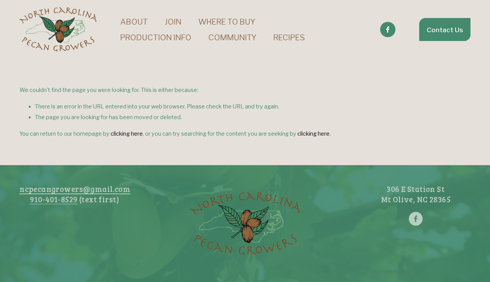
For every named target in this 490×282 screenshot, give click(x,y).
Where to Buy (226, 21)
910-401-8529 (54, 199)
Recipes (289, 37)
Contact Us (445, 30)
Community (232, 37)
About (134, 21)
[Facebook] (387, 29)
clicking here (127, 133)
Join (173, 21)
